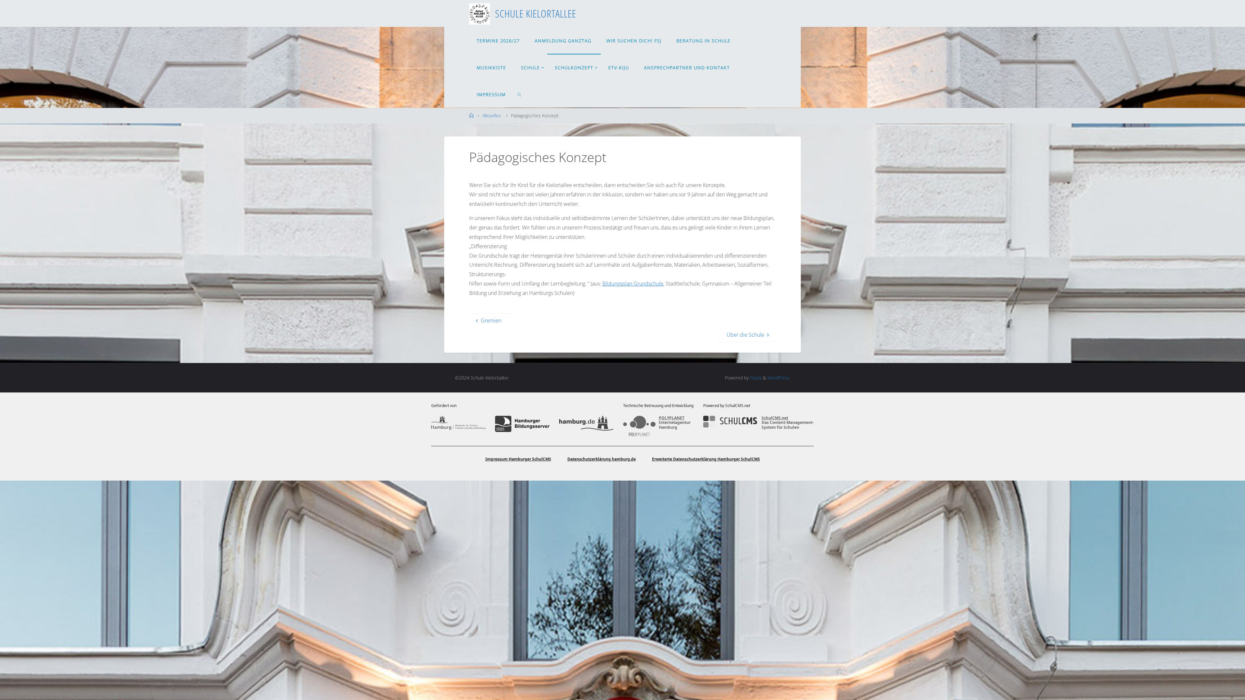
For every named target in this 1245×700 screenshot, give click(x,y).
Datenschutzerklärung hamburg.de (601, 459)
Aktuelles (491, 115)
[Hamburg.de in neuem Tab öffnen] (586, 424)
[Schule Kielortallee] (479, 13)
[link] (519, 94)
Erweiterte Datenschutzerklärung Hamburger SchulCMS (706, 459)
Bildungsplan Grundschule (632, 283)
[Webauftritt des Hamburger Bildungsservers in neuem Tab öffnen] (522, 424)
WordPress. (778, 378)
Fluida (755, 378)
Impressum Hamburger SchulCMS (518, 459)
